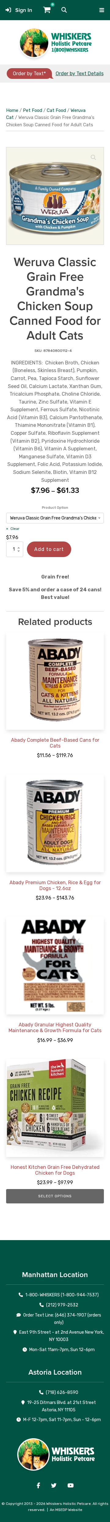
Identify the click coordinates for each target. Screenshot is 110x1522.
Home (12, 110)
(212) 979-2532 (62, 1305)
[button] (64, 10)
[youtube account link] (70, 1486)
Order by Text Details (80, 73)
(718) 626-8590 (62, 1392)
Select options (55, 1196)
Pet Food (32, 110)
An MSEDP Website (66, 1510)
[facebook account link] (38, 1486)
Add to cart (49, 549)
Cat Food (56, 110)
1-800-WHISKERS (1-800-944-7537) (62, 1295)
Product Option (55, 507)
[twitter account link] (54, 1486)
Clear (15, 528)
